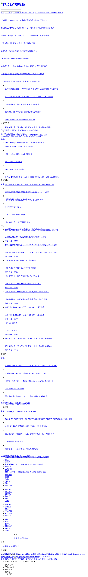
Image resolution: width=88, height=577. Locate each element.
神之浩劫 (8, 513)
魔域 (7, 483)
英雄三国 (8, 511)
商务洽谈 (29, 559)
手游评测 (30, 13)
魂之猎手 (8, 492)
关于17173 (5, 559)
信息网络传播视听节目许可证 (50, 554)
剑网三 (7, 462)
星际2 (7, 509)
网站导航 (53, 559)
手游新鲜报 (17, 13)
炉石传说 (8, 464)
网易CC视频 (45, 556)
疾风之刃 (8, 489)
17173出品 (8, 13)
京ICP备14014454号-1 (30, 554)
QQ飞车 (8, 507)
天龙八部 (8, 469)
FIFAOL (8, 516)
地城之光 (8, 496)
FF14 (7, 477)
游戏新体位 (15, 546)
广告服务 (21, 559)
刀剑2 (7, 501)
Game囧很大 (5, 546)
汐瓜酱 (37, 13)
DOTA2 (8, 505)
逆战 (7, 519)
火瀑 (7, 522)
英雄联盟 (8, 467)
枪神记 (7, 524)
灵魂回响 (8, 485)
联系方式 (37, 559)
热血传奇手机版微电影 (9, 136)
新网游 (24, 13)
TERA (7, 481)
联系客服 (24, 538)
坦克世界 (8, 526)
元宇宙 (60, 13)
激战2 (7, 479)
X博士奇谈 (53, 13)
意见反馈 (17, 538)
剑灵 (7, 460)
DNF (7, 471)
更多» (3, 139)
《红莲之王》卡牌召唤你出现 (29, 136)
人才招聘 (13, 559)
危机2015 (8, 528)
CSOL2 (8, 530)
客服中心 (45, 559)
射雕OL (8, 494)
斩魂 (7, 498)
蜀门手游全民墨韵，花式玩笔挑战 (14, 134)
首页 (2, 13)
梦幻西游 (8, 475)
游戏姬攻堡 (44, 13)
